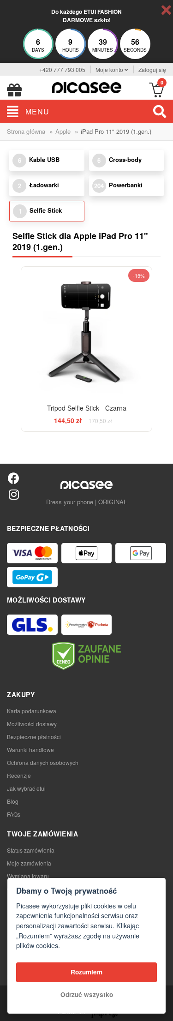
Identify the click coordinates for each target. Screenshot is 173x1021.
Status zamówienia (30, 850)
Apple (63, 131)
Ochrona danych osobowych (42, 762)
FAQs (13, 814)
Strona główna (26, 131)
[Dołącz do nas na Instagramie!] (13, 494)
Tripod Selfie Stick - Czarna (86, 407)
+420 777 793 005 (62, 69)
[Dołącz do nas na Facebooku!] (13, 478)
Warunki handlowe (30, 749)
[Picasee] (86, 86)
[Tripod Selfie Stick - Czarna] (86, 332)
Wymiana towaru (28, 876)
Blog (12, 801)
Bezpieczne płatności (34, 736)
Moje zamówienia (29, 863)
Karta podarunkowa (31, 711)
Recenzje (19, 775)
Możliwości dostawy (32, 724)
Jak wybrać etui (26, 788)
